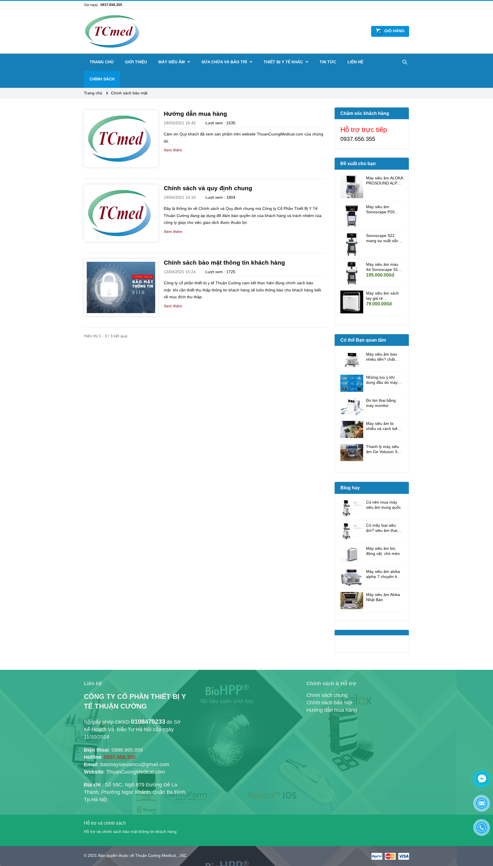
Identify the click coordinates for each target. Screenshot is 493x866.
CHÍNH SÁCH (102, 79)
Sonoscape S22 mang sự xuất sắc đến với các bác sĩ (382, 238)
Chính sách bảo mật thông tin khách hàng (224, 262)
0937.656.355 (111, 5)
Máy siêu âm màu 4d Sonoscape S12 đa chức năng (383, 267)
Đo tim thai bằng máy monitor (381, 403)
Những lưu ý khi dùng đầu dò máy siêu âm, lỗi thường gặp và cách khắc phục (383, 380)
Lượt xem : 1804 (220, 197)
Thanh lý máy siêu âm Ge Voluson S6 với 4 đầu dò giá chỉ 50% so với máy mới (384, 449)
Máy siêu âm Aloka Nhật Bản (383, 597)
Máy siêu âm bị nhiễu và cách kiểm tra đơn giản (383, 426)
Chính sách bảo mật (129, 93)
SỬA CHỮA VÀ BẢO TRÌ (224, 62)
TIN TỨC (328, 62)
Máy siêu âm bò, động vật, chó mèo (383, 551)
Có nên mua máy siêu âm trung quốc (383, 505)
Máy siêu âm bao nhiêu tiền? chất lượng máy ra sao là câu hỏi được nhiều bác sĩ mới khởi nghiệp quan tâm (384, 357)
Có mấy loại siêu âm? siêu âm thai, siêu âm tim (382, 528)
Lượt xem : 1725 (220, 271)
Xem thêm (173, 150)
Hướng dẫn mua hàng (195, 113)
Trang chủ (93, 93)
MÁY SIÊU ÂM (172, 62)
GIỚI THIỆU (136, 62)
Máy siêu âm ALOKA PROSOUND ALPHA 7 (384, 181)
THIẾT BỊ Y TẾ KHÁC (284, 62)
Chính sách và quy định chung (208, 188)
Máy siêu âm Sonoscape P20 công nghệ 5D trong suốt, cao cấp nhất (384, 209)
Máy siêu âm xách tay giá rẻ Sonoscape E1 (382, 296)
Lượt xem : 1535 (220, 123)
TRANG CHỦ (102, 62)
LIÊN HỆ (355, 62)
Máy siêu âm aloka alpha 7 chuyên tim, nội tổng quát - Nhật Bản (384, 574)
